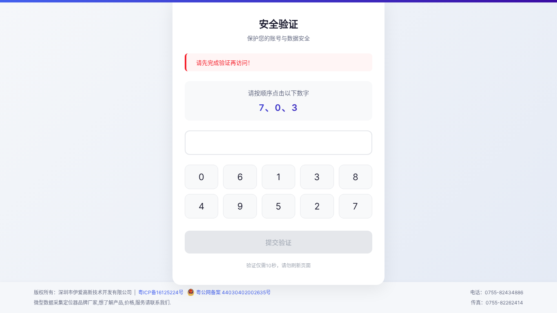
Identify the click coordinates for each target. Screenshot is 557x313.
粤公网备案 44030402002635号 (233, 292)
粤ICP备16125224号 (162, 292)
